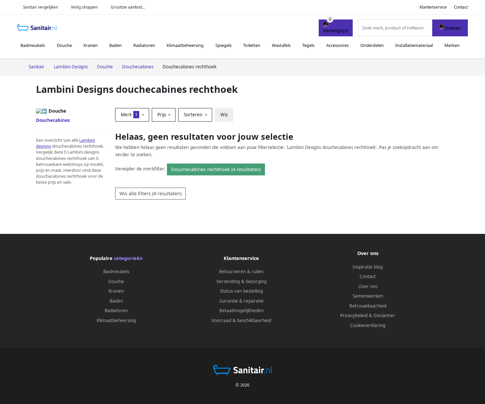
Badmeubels (32, 45)
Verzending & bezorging (241, 281)
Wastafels (281, 45)
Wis (224, 115)
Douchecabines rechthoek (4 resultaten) (216, 169)
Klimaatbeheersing (185, 45)
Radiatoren (144, 45)
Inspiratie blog (368, 267)
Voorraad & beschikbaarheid (241, 320)
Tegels (308, 45)
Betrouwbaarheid (367, 306)
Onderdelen (372, 45)
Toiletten (251, 45)
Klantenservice (433, 7)
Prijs (162, 115)
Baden (115, 45)
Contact (461, 7)
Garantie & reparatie (241, 301)
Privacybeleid (354, 315)
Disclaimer (384, 315)
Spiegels (223, 45)
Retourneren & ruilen (241, 272)
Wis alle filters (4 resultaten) (150, 193)
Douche (64, 45)
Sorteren (194, 115)
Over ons (367, 286)
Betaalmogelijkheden (241, 310)
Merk (129, 115)
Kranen (90, 45)
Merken (452, 45)
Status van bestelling (241, 291)
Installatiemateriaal (414, 45)
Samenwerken (368, 296)
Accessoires (337, 45)
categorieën (128, 258)
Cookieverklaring (367, 325)
